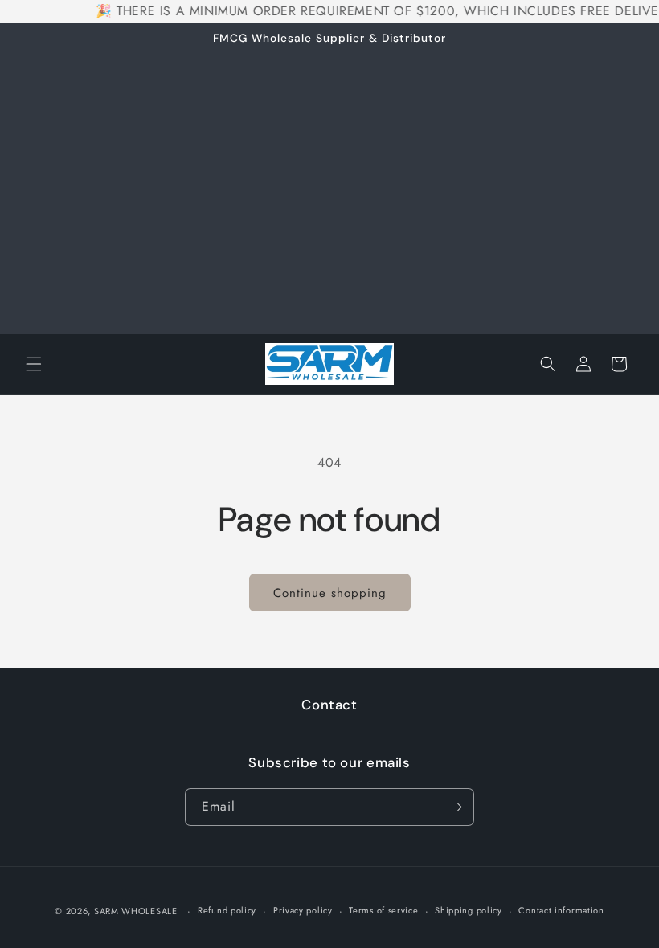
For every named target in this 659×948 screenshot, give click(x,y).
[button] (33, 364)
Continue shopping (330, 593)
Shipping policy (468, 910)
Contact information (561, 910)
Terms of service (383, 910)
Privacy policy (303, 910)
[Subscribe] (455, 807)
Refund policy (227, 910)
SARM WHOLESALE (136, 911)
